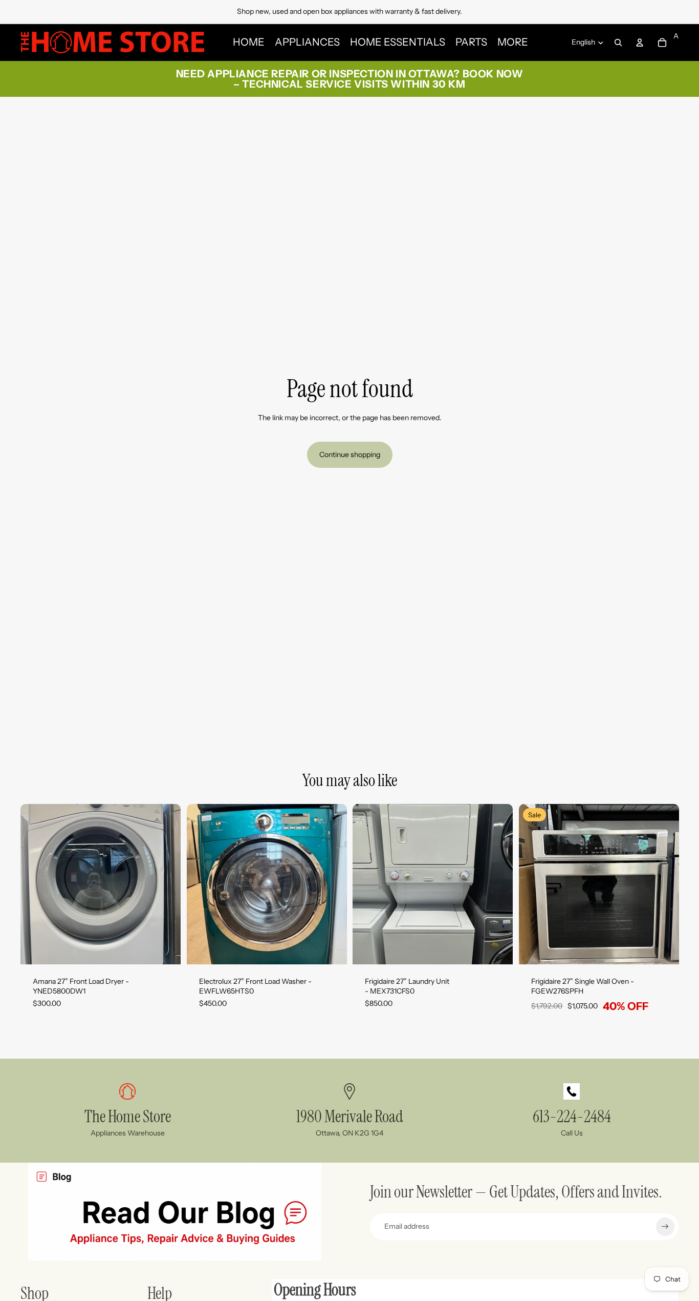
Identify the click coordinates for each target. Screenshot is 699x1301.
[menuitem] (512, 43)
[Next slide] (165, 884)
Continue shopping (349, 454)
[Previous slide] (35, 884)
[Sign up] (665, 1226)
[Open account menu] (639, 42)
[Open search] (618, 42)
